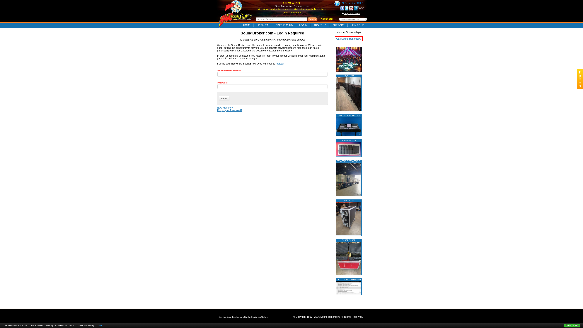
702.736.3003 (352, 3)
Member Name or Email (229, 70)
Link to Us (357, 25)
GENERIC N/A (349, 201)
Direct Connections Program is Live (292, 6)
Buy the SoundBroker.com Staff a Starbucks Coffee (243, 317)
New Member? (225, 107)
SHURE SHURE (348, 240)
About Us (320, 25)
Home (247, 25)
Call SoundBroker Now (348, 38)
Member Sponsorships (349, 32)
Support (338, 25)
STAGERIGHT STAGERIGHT (348, 161)
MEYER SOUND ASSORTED (349, 280)
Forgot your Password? (229, 110)
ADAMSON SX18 (349, 140)
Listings (262, 25)
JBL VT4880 (349, 76)
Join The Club (283, 25)
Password (222, 83)
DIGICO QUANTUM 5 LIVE (349, 115)
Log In (303, 25)
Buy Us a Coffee (352, 13)
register (280, 63)
